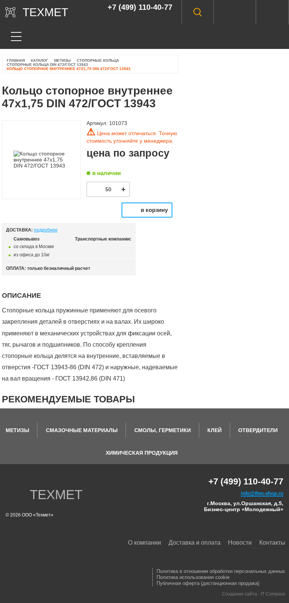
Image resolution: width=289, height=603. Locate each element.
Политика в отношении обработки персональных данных (221, 571)
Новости (240, 542)
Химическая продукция (142, 453)
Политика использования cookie (193, 577)
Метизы (17, 430)
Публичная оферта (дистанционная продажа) (208, 583)
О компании (144, 542)
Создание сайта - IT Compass (253, 594)
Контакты (272, 542)
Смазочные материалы (82, 430)
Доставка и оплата (195, 542)
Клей (214, 430)
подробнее (46, 230)
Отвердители (258, 430)
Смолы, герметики (162, 430)
